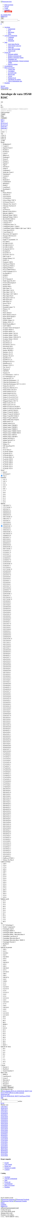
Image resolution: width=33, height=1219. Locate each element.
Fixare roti (7, 52)
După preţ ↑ (4, 128)
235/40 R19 (4, 1120)
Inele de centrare (13, 64)
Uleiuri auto (11, 69)
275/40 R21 (4, 1137)
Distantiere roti (12, 59)
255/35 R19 (4, 1128)
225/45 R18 (4, 1116)
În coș (2, 1103)
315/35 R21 (4, 1154)
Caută (3, 114)
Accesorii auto (12, 73)
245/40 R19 (4, 1121)
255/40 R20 (4, 1132)
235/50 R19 (4, 1118)
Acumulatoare (8, 66)
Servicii (6, 6)
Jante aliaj (11, 47)
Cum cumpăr (8, 1164)
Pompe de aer (12, 78)
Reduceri (8, 11)
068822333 (4, 16)
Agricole (10, 39)
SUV (9, 30)
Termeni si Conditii (9, 1168)
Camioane (11, 37)
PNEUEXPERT (3, 1203)
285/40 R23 (4, 1147)
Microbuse (11, 32)
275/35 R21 (4, 1145)
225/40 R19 (4, 1113)
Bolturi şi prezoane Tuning (15, 57)
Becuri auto (11, 74)
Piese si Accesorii (9, 67)
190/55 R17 (4, 1110)
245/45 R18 (4, 1123)
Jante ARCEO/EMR (14, 49)
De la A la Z (4, 123)
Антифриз (11, 71)
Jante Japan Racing (13, 44)
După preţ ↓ (4, 126)
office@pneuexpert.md (10, 1208)
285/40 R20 (4, 1152)
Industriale (11, 40)
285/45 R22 (4, 1148)
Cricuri (10, 76)
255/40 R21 (4, 1133)
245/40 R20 (4, 1127)
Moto (9, 34)
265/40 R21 (4, 1135)
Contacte (7, 10)
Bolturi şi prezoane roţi (14, 56)
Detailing (7, 83)
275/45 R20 (4, 1140)
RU (2, 18)
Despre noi (7, 1166)
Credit (6, 8)
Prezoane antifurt (13, 54)
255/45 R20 (4, 1130)
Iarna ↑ (3, 120)
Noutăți (6, 1163)
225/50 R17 (4, 1115)
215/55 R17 (4, 1111)
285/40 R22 (4, 1150)
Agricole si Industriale (10, 35)
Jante (5, 42)
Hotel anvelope (8, 5)
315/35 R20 (4, 1155)
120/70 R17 (4, 1106)
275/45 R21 (4, 1142)
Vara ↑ (2, 121)
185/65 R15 (4, 1108)
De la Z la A (4, 125)
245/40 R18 (4, 1125)
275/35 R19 (4, 1138)
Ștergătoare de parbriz (14, 79)
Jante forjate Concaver (14, 46)
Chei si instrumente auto (15, 81)
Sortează (3, 118)
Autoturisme (11, 29)
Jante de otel (11, 51)
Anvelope (7, 27)
